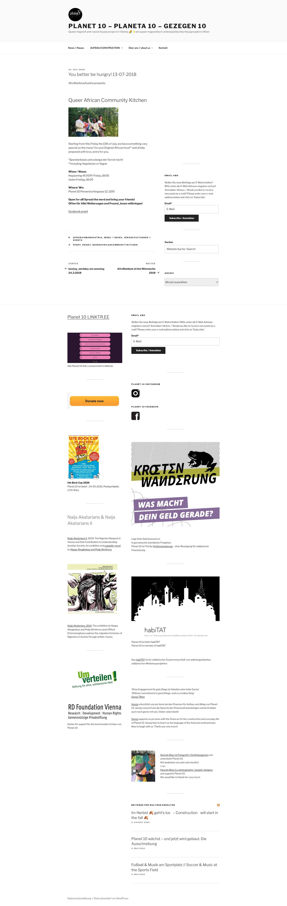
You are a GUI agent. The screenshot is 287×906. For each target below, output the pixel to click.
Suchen (169, 242)
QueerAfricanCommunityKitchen (115, 245)
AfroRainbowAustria (88, 237)
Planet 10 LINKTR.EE (88, 317)
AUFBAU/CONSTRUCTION (105, 47)
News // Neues (76, 47)
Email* (168, 203)
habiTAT (155, 641)
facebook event (78, 211)
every (77, 245)
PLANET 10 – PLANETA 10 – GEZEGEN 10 (137, 26)
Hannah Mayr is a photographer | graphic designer (186, 769)
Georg (134, 704)
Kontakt (163, 47)
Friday (86, 245)
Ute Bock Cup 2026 (78, 482)
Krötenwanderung (163, 546)
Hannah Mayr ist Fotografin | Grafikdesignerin (184, 755)
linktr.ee (109, 365)
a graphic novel (112, 545)
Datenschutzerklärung (79, 898)
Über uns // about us (139, 47)
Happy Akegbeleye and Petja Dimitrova (91, 549)
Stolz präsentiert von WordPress (111, 898)
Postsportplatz (111, 486)
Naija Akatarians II (77, 538)
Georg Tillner (138, 696)
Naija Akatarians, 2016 (79, 625)
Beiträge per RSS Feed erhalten (153, 805)
